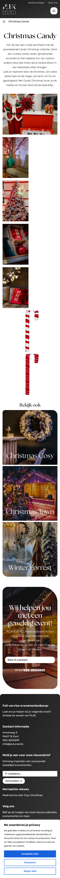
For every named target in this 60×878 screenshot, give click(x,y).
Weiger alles (30, 871)
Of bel (30, 670)
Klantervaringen (36, 2)
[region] (30, 849)
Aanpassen (30, 862)
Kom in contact (18, 660)
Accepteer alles (30, 853)
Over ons (52, 2)
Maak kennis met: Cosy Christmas (23, 795)
